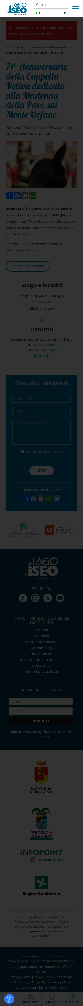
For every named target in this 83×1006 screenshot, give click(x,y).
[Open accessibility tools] (9, 999)
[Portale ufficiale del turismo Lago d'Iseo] (17, 8)
